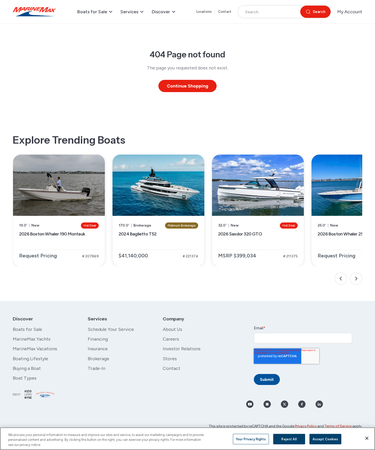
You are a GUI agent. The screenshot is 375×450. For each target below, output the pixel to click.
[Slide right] (356, 278)
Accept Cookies (325, 439)
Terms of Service (338, 426)
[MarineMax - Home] (34, 11)
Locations (204, 12)
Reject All (288, 439)
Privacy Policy (306, 426)
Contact (224, 12)
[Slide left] (341, 278)
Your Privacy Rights (251, 439)
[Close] (366, 438)
